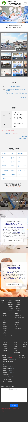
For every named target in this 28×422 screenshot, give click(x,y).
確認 (15, 405)
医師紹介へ (24, 204)
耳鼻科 (19, 162)
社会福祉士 (5, 363)
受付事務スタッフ (8, 372)
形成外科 (13, 162)
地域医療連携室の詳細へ (14, 284)
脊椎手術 (20, 66)
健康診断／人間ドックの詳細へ (14, 240)
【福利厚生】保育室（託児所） (9, 377)
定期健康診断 (17, 322)
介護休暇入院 (18, 310)
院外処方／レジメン (7, 344)
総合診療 (4, 153)
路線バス (25, 344)
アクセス (25, 338)
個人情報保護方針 (17, 352)
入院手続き (18, 302)
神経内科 (20, 157)
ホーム (3, 300)
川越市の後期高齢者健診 (19, 317)
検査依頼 (13, 170)
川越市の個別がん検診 (19, 319)
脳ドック (16, 326)
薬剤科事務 (8, 366)
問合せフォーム (22, 357)
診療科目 (5, 313)
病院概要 (15, 338)
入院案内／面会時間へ (22, 138)
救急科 (12, 165)
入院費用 (18, 304)
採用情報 (5, 355)
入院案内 (18, 300)
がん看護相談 (10, 308)
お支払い (18, 306)
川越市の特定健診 (18, 315)
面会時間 (18, 308)
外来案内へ (24, 136)
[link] (14, 298)
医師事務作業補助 (8, 368)
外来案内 (10, 302)
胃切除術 (20, 74)
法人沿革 (15, 350)
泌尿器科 (4, 165)
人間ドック (17, 324)
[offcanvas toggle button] (25, 3)
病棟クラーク (8, 370)
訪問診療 (4, 174)
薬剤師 (4, 364)
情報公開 (15, 344)
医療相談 (10, 306)
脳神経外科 (5, 322)
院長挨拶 (15, 340)
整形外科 (4, 162)
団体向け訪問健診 (18, 328)
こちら (7, 411)
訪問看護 (13, 174)
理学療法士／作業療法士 (8, 361)
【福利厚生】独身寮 (7, 379)
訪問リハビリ (21, 174)
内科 (12, 153)
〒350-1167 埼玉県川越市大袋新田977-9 (14, 25)
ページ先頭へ (24, 298)
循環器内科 (20, 153)
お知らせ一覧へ (23, 97)
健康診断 (16, 313)
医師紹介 (15, 346)
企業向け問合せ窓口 (22, 355)
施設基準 (15, 348)
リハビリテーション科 (7, 335)
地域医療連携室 (6, 340)
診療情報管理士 (6, 374)
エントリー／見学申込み (8, 381)
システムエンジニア (9, 376)
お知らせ (3, 302)
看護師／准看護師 (7, 357)
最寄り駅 (25, 342)
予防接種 (4, 178)
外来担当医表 (9, 133)
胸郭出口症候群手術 (18, 58)
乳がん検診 (17, 320)
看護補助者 (9, 359)
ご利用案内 (10, 300)
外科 (3, 157)
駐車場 (24, 346)
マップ (24, 340)
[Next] (26, 64)
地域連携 (5, 338)
